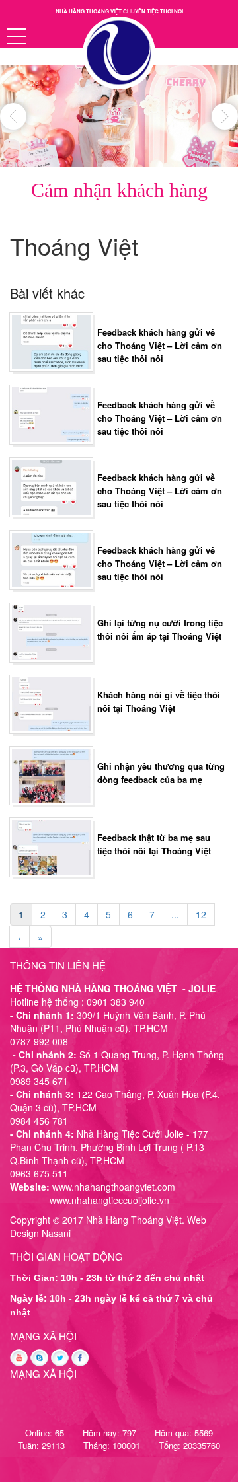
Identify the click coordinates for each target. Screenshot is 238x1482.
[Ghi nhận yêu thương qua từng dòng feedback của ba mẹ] (51, 774)
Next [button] (225, 116)
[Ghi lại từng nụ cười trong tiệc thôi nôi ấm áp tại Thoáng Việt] (51, 631)
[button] (16, 36)
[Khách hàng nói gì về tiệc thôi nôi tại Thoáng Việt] (51, 702)
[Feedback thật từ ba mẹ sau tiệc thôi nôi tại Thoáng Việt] (51, 845)
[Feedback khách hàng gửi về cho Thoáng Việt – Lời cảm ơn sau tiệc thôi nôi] (51, 340)
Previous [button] (13, 116)
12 (201, 914)
